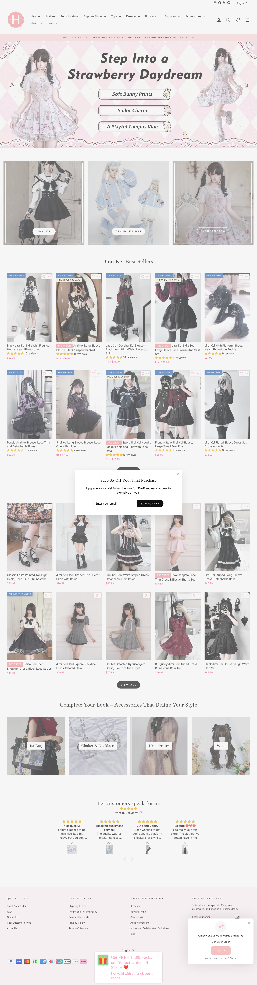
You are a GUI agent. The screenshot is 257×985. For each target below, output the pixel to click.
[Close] (158, 956)
